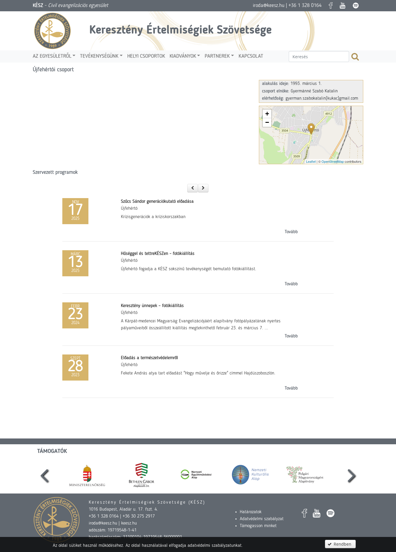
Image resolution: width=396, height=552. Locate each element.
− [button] (267, 122)
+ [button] (267, 113)
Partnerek (217, 56)
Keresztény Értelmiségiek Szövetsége (180, 30)
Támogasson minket (258, 526)
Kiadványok (183, 56)
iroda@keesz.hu (268, 5)
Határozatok (250, 512)
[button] (192, 188)
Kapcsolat (251, 56)
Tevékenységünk (99, 56)
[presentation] (44, 474)
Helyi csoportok (146, 56)
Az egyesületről (52, 56)
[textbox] (319, 56)
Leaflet (311, 161)
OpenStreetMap (332, 161)
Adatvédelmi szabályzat (262, 519)
